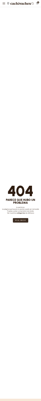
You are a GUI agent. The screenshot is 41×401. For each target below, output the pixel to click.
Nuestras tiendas (8, 3)
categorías (21, 213)
